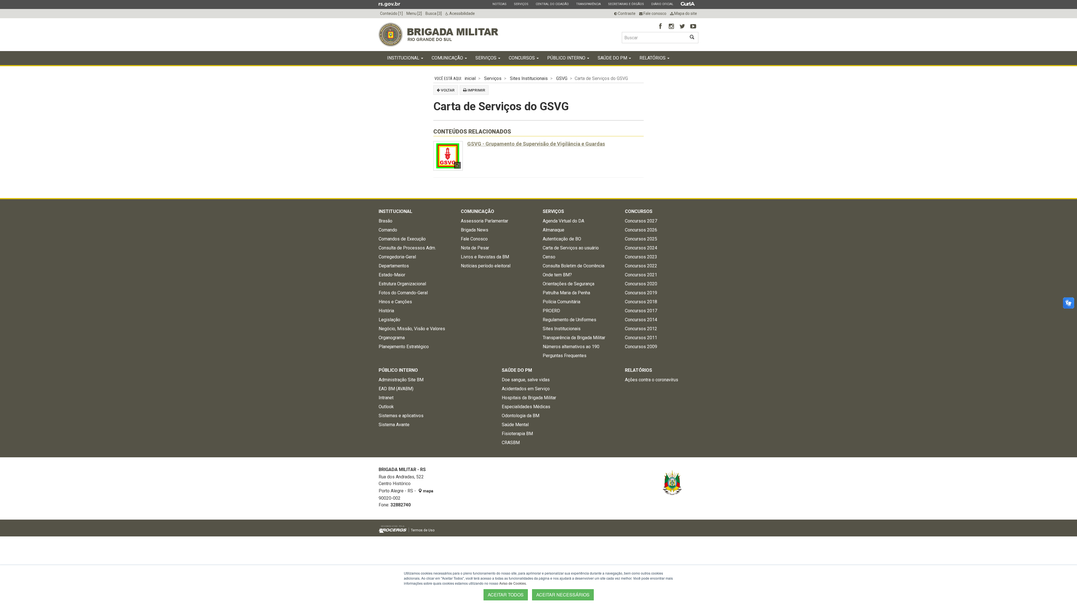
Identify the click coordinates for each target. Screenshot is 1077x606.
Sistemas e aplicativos (401, 415)
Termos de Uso (422, 530)
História (386, 310)
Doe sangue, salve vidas (526, 379)
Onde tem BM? (557, 274)
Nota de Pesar (475, 248)
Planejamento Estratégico (404, 346)
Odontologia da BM (520, 415)
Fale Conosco (474, 239)
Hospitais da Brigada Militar (529, 397)
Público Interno (566, 58)
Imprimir (476, 90)
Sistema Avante (394, 424)
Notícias (499, 4)
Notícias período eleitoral (485, 265)
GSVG (561, 78)
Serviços (521, 4)
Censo (549, 257)
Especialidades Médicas (526, 406)
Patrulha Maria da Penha (566, 292)
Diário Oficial (662, 4)
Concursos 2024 (641, 248)
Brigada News (474, 230)
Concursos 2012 (641, 328)
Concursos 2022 (641, 265)
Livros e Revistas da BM (485, 257)
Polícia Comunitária (561, 301)
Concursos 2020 (641, 283)
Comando (388, 230)
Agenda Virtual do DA (563, 221)
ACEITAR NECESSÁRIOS (563, 594)
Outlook (386, 406)
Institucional (403, 58)
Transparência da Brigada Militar (574, 337)
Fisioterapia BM (517, 433)
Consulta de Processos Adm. (407, 248)
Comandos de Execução (402, 239)
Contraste (626, 13)
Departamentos (394, 265)
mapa (427, 491)
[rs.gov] (389, 4)
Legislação (389, 319)
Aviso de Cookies (512, 583)
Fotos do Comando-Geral (403, 292)
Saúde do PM (613, 58)
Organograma (392, 337)
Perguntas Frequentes (564, 355)
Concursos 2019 (641, 292)
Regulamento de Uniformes (569, 319)
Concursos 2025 (641, 239)
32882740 (400, 505)
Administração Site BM (401, 379)
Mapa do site (685, 13)
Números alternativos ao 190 (571, 346)
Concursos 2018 (641, 301)
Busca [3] (433, 13)
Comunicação (448, 58)
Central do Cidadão (552, 4)
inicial (470, 78)
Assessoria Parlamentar (484, 221)
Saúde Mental (515, 424)
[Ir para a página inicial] (438, 35)
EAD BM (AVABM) (396, 388)
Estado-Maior (392, 274)
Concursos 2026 (641, 230)
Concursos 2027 (641, 221)
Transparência (588, 4)
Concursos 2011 (641, 337)
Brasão (385, 221)
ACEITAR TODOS (506, 594)
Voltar (447, 90)
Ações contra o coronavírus (651, 379)
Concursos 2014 (641, 319)
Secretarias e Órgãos (626, 4)
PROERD (551, 310)
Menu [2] (414, 13)
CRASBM (511, 442)
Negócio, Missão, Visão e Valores (412, 328)
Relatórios (653, 58)
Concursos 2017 (641, 310)
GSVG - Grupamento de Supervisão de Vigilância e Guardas (536, 144)
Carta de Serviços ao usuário (571, 248)
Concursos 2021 (641, 274)
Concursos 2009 (641, 346)
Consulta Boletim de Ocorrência (573, 265)
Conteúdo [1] (391, 13)
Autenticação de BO (562, 239)
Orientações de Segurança (568, 283)
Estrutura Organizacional (402, 283)
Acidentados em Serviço (526, 388)
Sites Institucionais (529, 78)
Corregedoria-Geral (397, 257)
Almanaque (553, 230)
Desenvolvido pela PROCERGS (393, 529)
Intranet (386, 397)
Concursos (522, 58)
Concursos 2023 (641, 257)
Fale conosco (654, 13)
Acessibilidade (461, 13)
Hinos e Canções (395, 301)
